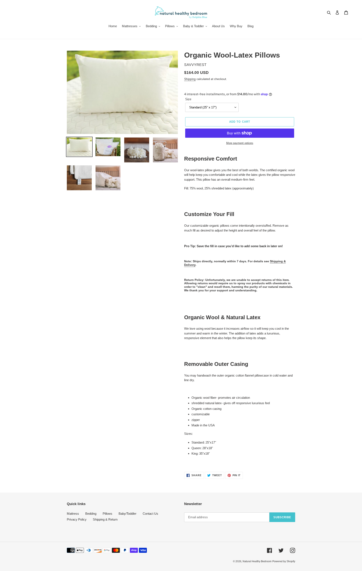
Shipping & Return (105, 519)
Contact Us (150, 513)
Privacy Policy (77, 519)
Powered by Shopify (283, 561)
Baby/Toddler (127, 513)
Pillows (107, 513)
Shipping (190, 79)
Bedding (90, 513)
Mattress (73, 513)
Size (188, 99)
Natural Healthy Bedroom (257, 561)
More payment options (239, 143)
